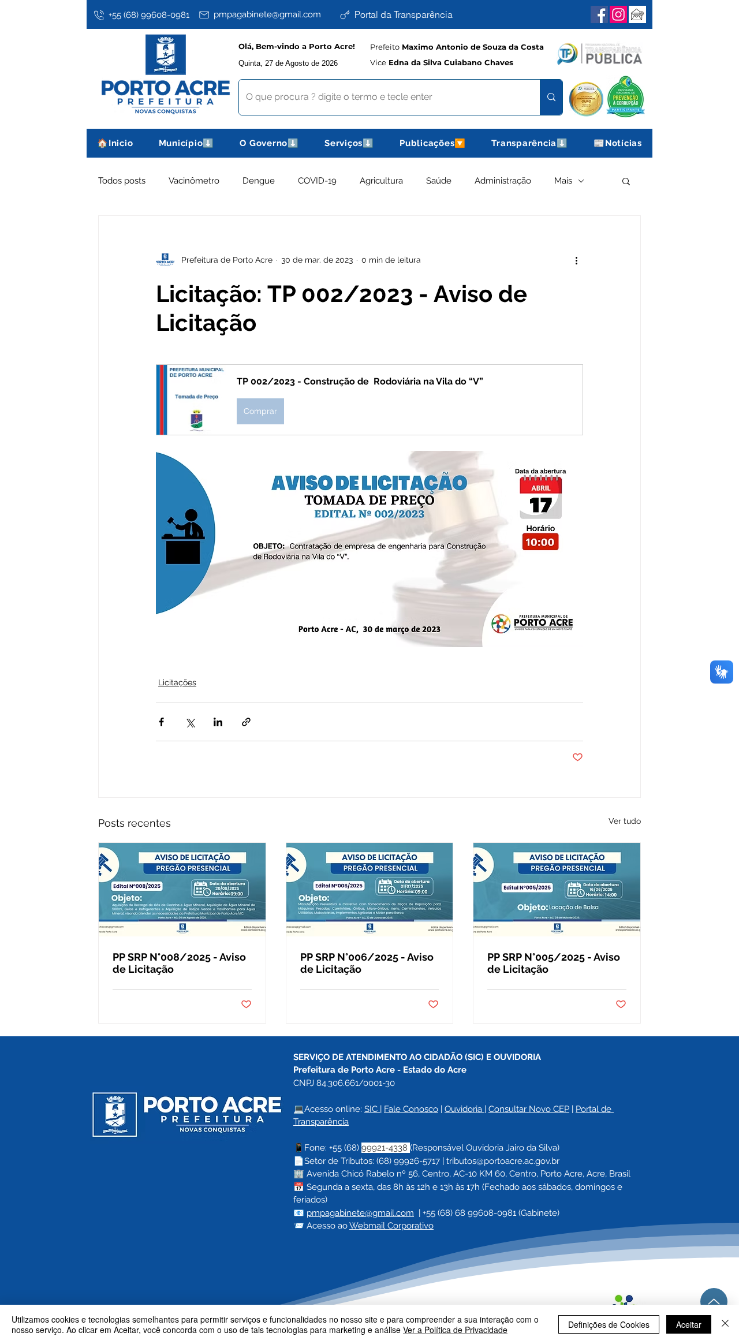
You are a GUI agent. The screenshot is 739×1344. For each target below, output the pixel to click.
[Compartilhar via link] (246, 721)
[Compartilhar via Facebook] (161, 721)
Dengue (258, 181)
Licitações (177, 682)
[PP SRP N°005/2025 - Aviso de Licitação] (556, 889)
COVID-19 (317, 181)
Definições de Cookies (609, 1324)
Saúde (438, 181)
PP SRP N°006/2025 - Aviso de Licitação (367, 963)
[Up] (713, 1301)
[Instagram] (618, 14)
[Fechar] (725, 1324)
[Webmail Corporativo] (637, 14)
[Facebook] (599, 14)
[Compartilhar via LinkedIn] (217, 721)
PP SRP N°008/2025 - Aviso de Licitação (179, 963)
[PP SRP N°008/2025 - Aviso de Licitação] (182, 889)
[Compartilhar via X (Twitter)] (189, 721)
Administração (503, 181)
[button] (186, 143)
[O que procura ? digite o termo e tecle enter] (551, 97)
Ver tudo (625, 821)
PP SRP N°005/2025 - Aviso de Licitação (553, 963)
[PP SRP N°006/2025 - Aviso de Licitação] (369, 889)
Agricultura (381, 181)
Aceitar (688, 1324)
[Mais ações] (576, 260)
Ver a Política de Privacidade (455, 1329)
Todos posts (121, 181)
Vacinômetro (194, 181)
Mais (563, 181)
